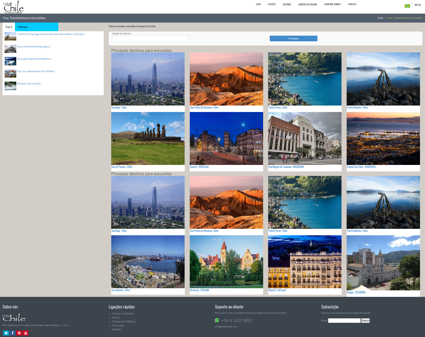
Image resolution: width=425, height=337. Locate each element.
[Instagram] (32, 333)
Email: (324, 320)
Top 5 (8, 27)
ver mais (64, 325)
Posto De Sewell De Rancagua (33, 46)
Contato (352, 4)
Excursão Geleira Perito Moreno (33, 59)
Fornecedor (118, 325)
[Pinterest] (19, 333)
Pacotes (272, 4)
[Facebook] (12, 333)
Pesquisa (293, 38)
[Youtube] (25, 333)
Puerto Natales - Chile (357, 107)
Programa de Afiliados (123, 321)
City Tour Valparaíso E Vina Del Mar (35, 71)
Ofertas (22, 27)
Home (380, 18)
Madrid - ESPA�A (277, 290)
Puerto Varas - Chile (277, 107)
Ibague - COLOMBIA (356, 292)
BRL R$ (418, 4)
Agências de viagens (307, 4)
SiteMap (116, 329)
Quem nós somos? (332, 4)
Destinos (287, 4)
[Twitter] (6, 333)
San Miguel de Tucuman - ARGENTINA (286, 167)
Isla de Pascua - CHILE (122, 167)
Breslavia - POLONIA (199, 290)
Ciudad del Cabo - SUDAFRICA (361, 167)
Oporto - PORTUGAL (199, 167)
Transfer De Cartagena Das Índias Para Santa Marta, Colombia (50, 34)
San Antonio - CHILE (121, 290)
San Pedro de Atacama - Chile (204, 107)
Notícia (116, 317)
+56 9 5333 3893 (236, 320)
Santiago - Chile (119, 107)
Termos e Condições (123, 313)
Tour (258, 4)
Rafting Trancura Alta (28, 83)
